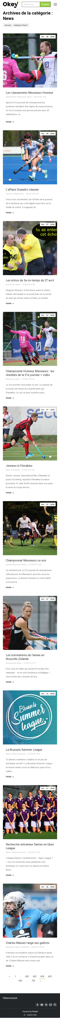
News (29, 97)
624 (42, 976)
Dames (9, 194)
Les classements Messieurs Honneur (29, 92)
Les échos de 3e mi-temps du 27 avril (30, 280)
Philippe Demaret (10, 998)
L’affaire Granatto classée (22, 189)
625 (50, 976)
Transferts (15, 470)
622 (27, 976)
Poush (35, 1012)
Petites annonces (18, 754)
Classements (11, 97)
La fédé (15, 194)
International (11, 663)
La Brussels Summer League (24, 749)
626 (20, 980)
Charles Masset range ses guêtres (27, 943)
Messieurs (22, 97)
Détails (9, 122)
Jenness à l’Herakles (19, 465)
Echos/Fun (10, 285)
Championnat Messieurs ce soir (26, 560)
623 (34, 976)
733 (33, 980)
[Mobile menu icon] (55, 4)
